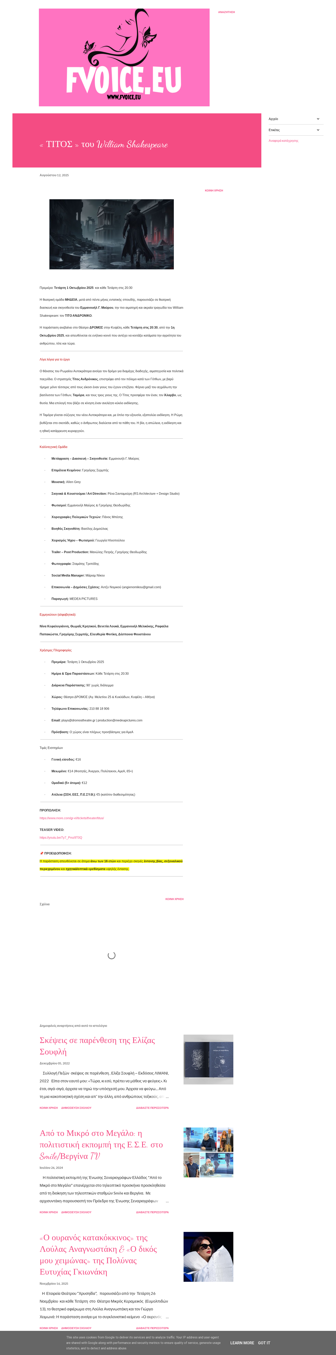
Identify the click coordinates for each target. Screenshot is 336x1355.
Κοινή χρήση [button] (214, 190)
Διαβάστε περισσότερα (152, 1107)
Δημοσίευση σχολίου (76, 1107)
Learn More (242, 1343)
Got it (264, 1343)
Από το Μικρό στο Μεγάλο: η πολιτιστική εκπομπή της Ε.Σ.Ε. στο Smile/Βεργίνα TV (101, 1144)
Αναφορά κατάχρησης (283, 140)
